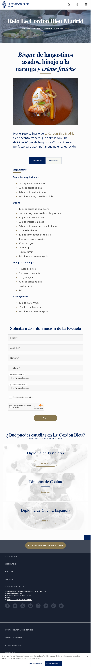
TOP (85, 542)
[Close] (85, 656)
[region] (44, 660)
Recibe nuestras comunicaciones (44, 550)
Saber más (44, 468)
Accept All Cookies (52, 663)
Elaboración (52, 166)
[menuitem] (67, 5)
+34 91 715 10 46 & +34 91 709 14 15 (19, 604)
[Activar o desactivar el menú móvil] (84, 5)
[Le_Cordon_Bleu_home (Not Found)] (15, 5)
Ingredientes (37, 166)
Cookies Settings (34, 663)
